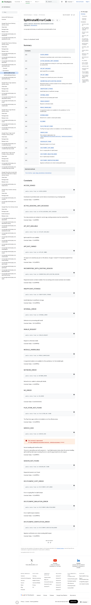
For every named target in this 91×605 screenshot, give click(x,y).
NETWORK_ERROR (44, 115)
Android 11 (58, 589)
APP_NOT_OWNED (44, 74)
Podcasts (23, 589)
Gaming (34, 576)
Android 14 (58, 582)
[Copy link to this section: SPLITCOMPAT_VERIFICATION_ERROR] (51, 522)
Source (22, 582)
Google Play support (83, 581)
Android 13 (58, 585)
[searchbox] (9, 12)
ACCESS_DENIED (44, 54)
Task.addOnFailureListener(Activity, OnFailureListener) (56, 136)
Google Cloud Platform (62, 595)
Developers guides (72, 581)
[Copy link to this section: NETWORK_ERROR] (37, 370)
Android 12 (58, 587)
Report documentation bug (83, 579)
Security (23, 580)
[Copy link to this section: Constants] (33, 181)
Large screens (47, 577)
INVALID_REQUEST (44, 101)
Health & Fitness (36, 580)
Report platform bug (83, 576)
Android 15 (58, 580)
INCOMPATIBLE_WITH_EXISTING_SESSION (50, 81)
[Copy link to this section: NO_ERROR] (32, 390)
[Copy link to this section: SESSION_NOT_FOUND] (40, 461)
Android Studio (80, 1)
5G (33, 587)
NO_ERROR (42, 121)
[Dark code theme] (74, 190)
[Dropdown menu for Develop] (32, 1)
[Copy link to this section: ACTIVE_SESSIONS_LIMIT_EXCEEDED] (50, 206)
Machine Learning (37, 578)
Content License (60, 548)
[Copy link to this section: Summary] (32, 45)
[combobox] (52, 1)
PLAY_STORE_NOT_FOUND (46, 126)
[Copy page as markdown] (57, 20)
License (27, 601)
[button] (9, 35)
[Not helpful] (74, 15)
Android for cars (48, 584)
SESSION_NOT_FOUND (45, 141)
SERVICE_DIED (44, 132)
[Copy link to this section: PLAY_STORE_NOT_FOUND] (43, 408)
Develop (28, 1)
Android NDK (71, 588)
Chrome (45, 595)
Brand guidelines (34, 601)
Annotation (34, 25)
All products (73, 595)
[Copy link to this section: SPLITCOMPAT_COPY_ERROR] (45, 481)
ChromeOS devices (48, 582)
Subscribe (73, 601)
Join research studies (84, 584)
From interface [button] (38, 173)
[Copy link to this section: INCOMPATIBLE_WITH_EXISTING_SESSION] (54, 268)
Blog (22, 587)
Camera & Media (36, 582)
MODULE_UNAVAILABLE (45, 107)
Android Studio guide (72, 578)
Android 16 (58, 578)
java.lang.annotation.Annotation (42, 173)
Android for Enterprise (26, 578)
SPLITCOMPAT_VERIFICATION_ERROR (49, 160)
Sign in (87, 1)
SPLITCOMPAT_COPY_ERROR (47, 147)
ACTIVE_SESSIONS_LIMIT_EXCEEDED (49, 61)
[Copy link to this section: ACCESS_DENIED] (36, 185)
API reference (6, 7)
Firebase (52, 595)
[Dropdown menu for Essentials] (22, 1)
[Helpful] (72, 15)
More (36, 1)
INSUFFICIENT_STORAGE (46, 88)
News (22, 585)
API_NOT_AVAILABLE (45, 68)
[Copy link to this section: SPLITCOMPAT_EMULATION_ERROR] (49, 502)
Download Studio (71, 585)
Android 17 (58, 576)
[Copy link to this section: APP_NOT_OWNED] (37, 246)
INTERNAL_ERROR (44, 95)
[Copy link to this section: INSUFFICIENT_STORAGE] (41, 289)
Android (23, 576)
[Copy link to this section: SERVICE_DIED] (35, 428)
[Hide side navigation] (17, 602)
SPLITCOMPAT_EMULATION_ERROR (48, 154)
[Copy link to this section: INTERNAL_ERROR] (37, 309)
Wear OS (46, 579)
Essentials (17, 1)
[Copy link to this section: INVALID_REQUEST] (37, 329)
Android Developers (28, 14)
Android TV (46, 586)
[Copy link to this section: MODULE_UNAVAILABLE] (41, 350)
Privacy (34, 585)
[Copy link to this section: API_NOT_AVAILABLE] (39, 226)
